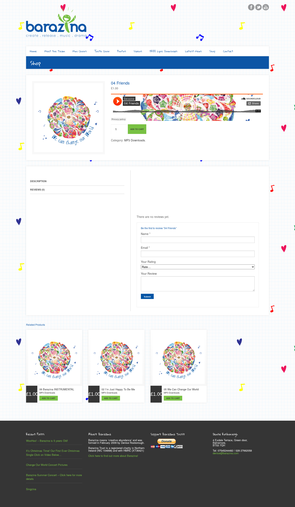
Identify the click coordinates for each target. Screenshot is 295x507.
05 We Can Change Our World (181, 389)
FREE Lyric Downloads (163, 51)
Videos (138, 51)
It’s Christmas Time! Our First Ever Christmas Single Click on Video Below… (53, 453)
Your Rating (148, 262)
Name (145, 234)
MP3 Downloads (134, 140)
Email (145, 248)
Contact (228, 51)
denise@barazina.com (226, 453)
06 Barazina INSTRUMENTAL (56, 389)
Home (33, 51)
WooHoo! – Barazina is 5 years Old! (47, 441)
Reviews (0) (37, 189)
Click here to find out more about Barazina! (113, 456)
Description (38, 181)
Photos (121, 51)
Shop (212, 51)
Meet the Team (54, 51)
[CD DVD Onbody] (68, 151)
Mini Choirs (79, 51)
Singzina (31, 489)
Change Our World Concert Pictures (47, 465)
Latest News (193, 51)
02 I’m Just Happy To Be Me (118, 389)
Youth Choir (102, 51)
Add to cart (137, 129)
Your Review (149, 273)
